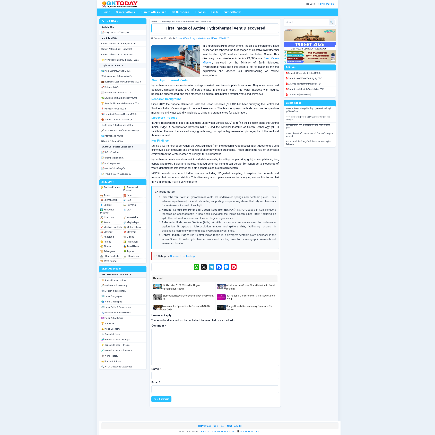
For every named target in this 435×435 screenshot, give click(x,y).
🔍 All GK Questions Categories (116, 366)
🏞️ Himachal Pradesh (107, 211)
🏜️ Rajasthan (130, 241)
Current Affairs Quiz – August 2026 (118, 43)
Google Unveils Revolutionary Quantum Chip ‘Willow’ (249, 308)
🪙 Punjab (105, 241)
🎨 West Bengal (108, 261)
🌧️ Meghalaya (131, 222)
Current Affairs (125, 12)
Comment (158, 325)
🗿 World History (109, 356)
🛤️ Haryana (129, 204)
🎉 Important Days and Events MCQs (119, 114)
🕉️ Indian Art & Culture (112, 318)
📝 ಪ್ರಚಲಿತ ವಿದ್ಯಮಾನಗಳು (112, 157)
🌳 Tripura (128, 251)
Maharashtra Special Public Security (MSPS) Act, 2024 (186, 308)
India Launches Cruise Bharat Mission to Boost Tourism (250, 287)
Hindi (214, 12)
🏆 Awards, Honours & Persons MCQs (120, 103)
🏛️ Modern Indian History (113, 291)
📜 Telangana (107, 251)
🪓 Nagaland (107, 236)
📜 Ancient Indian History (113, 280)
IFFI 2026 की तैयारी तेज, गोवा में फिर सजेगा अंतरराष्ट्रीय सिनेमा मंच (308, 143)
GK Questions (180, 12)
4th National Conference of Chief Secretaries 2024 (251, 297)
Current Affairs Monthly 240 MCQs (304, 73)
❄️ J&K (127, 209)
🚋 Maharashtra (132, 227)
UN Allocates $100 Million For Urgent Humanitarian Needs (181, 287)
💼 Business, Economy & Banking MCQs (121, 81)
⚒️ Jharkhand (107, 217)
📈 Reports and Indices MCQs (116, 92)
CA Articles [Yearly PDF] (299, 94)
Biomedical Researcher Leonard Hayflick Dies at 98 (188, 297)
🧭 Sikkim (105, 246)
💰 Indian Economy (110, 329)
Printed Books (232, 12)
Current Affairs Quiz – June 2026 (117, 54)
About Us (205, 431)
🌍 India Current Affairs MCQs (115, 71)
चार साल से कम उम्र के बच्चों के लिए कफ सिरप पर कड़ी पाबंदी (308, 126)
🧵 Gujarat (105, 204)
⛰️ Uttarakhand (131, 256)
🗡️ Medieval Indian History (114, 285)
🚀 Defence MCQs (110, 87)
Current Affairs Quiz (153, 12)
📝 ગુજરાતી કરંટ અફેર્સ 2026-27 (116, 174)
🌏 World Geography (111, 301)
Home (106, 12)
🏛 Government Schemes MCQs (116, 76)
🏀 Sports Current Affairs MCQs (116, 119)
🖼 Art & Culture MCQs (112, 141)
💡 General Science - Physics (115, 345)
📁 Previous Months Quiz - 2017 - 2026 (120, 60)
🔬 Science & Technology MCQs (117, 125)
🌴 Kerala (105, 222)
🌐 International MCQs (112, 136)
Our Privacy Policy (220, 431)
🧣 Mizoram (129, 232)
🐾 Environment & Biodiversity (115, 312)
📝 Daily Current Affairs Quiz (115, 32)
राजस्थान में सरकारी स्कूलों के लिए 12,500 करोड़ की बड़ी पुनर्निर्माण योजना (308, 110)
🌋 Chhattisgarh (109, 200)
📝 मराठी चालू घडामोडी (110, 163)
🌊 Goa (127, 200)
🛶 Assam (105, 195)
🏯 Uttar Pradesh (109, 256)
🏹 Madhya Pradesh (111, 227)
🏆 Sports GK (108, 323)
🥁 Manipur (106, 232)
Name (156, 369)
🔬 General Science (110, 334)
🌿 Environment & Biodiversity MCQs (119, 98)
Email (155, 382)
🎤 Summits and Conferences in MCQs (120, 130)
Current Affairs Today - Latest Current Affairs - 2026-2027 (202, 38)
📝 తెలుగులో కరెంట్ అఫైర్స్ (113, 168)
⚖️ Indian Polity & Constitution (116, 307)
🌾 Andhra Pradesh (110, 187)
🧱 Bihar (127, 195)
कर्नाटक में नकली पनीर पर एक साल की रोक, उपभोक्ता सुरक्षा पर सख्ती (309, 134)
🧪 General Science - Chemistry (116, 350)
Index (232, 431)
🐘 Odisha (128, 236)
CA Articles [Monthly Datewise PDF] (305, 83)
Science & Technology (182, 256)
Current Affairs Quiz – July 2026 (116, 49)
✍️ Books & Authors (111, 361)
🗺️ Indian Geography (111, 296)
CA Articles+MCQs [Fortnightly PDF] (305, 78)
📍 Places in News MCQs (113, 108)
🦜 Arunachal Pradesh (130, 189)
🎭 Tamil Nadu (131, 246)
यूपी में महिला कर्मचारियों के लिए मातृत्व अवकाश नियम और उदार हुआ (308, 118)
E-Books (200, 12)
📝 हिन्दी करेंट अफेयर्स (110, 152)
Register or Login (325, 4)
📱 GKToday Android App (248, 431)
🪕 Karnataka (130, 217)
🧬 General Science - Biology (115, 339)
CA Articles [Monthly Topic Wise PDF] (306, 89)
